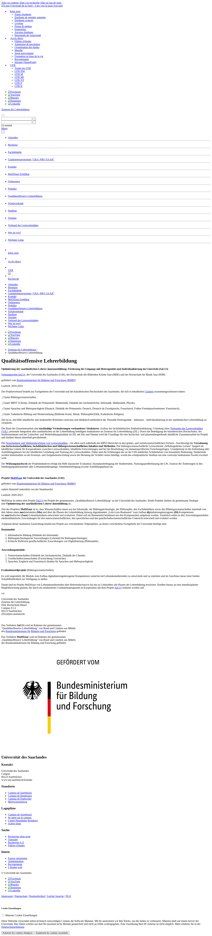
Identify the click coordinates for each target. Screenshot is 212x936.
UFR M (19, 74)
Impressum (7, 896)
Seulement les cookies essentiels (52, 933)
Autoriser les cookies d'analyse (17, 933)
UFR (13, 65)
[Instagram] (14, 100)
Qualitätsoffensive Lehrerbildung (25, 196)
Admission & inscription (27, 44)
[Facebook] (14, 91)
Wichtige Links (16, 240)
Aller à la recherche (29, 2)
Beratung (13, 144)
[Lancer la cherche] (34, 119)
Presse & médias (23, 26)
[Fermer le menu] (3, 131)
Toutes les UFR (23, 68)
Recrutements (22, 59)
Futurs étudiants (23, 14)
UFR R (18, 86)
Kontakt (12, 166)
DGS (68, 896)
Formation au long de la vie (29, 56)
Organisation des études (27, 47)
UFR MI (19, 77)
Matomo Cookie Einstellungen (21, 915)
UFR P (18, 83)
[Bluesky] (13, 97)
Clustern (149, 391)
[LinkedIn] (14, 103)
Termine (12, 218)
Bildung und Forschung (43, 631)
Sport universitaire (24, 53)
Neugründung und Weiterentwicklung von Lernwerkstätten (37, 443)
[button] (6, 125)
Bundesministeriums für (17, 631)
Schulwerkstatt (15, 203)
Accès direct (16, 38)
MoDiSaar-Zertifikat (18, 174)
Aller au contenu (10, 2)
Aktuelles (13, 137)
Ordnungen (14, 181)
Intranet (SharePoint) (25, 62)
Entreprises (20, 29)
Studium (12, 210)
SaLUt (39, 500)
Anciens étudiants (24, 32)
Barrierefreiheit (37, 896)
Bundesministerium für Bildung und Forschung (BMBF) (46, 380)
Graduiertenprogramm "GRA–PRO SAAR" (31, 159)
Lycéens (19, 23)
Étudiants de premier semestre (30, 17)
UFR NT (19, 80)
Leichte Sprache (55, 896)
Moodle (19, 50)
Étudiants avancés (24, 20)
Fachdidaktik (15, 152)
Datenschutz (21, 896)
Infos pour (15, 11)
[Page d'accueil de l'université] (32, 5)
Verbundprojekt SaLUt (13, 374)
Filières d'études (23, 41)
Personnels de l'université (28, 35)
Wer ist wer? (14, 232)
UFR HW (20, 71)
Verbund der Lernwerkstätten (23, 225)
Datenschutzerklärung (12, 927)
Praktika (12, 188)
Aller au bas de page (50, 2)
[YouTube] (14, 94)
